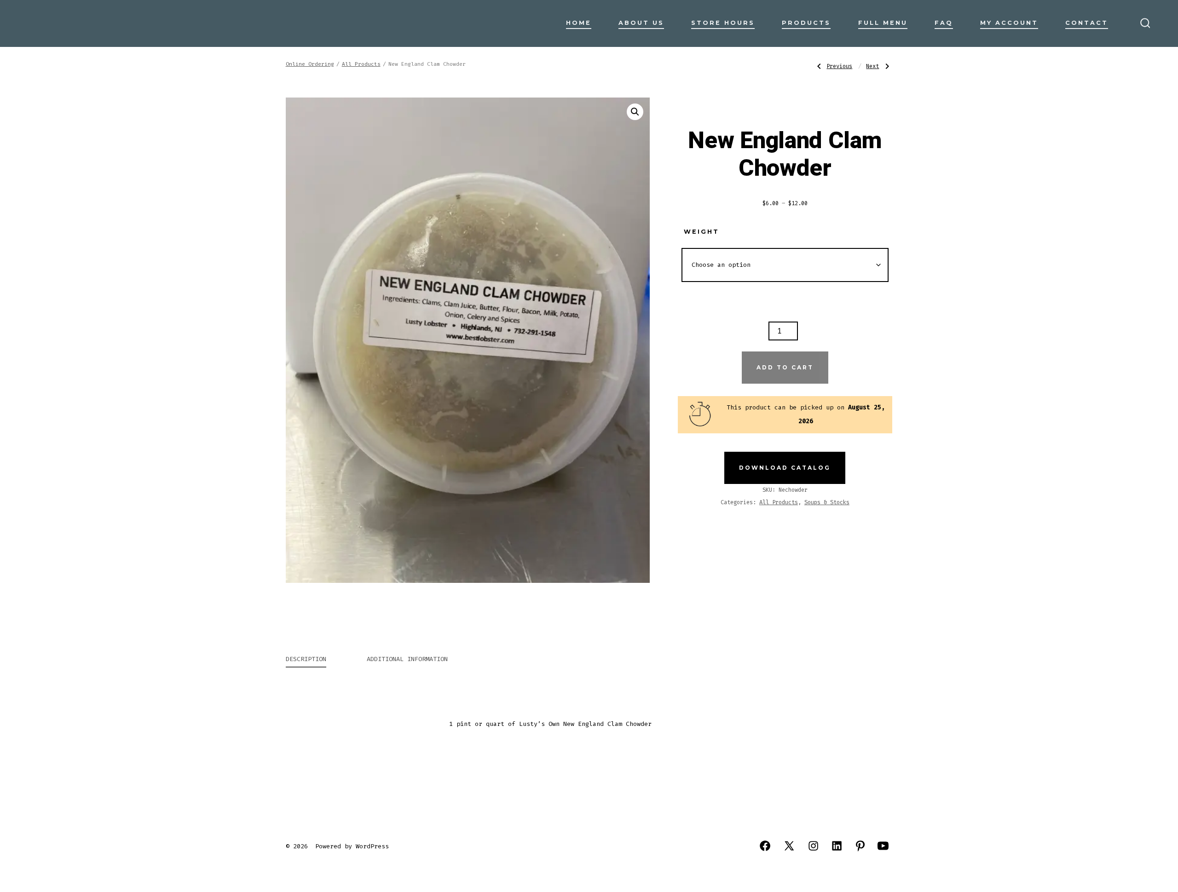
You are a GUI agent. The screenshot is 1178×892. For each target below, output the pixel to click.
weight (701, 231)
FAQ (944, 22)
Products (806, 22)
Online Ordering (310, 64)
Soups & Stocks (826, 502)
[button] (635, 112)
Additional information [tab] (407, 659)
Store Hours (723, 22)
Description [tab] (306, 659)
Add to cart (785, 367)
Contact (1086, 22)
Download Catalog (785, 467)
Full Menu (882, 22)
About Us (641, 22)
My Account (1009, 22)
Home (578, 22)
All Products (361, 64)
